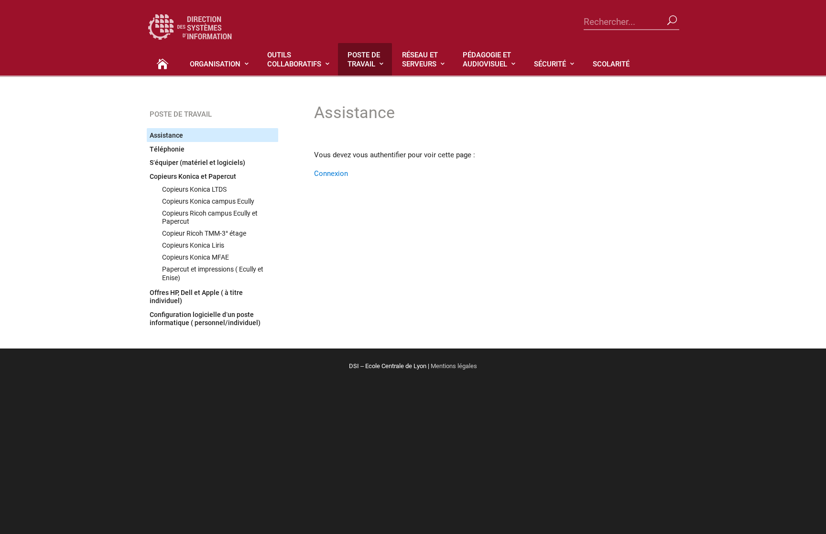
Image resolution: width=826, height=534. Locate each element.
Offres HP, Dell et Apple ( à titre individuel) (196, 296)
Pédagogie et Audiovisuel (487, 59)
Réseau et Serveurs (420, 59)
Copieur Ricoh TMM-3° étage (204, 233)
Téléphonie (167, 148)
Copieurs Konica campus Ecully (208, 201)
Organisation (215, 63)
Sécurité (550, 63)
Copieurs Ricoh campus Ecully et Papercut (210, 217)
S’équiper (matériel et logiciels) (197, 162)
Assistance (166, 135)
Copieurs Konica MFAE (195, 257)
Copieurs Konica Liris (193, 245)
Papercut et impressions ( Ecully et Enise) (212, 273)
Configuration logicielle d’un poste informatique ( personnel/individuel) (205, 318)
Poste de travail (364, 59)
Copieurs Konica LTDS (194, 189)
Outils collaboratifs (294, 59)
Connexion (331, 173)
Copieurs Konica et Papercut (193, 176)
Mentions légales (454, 366)
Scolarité (611, 63)
